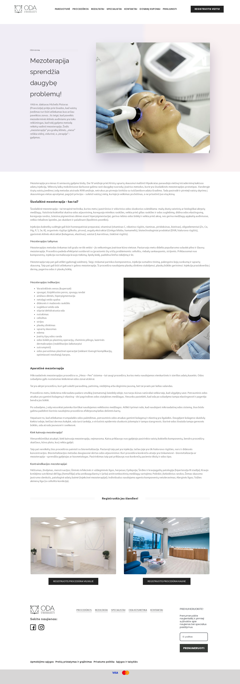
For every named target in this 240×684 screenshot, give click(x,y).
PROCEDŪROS (84, 610)
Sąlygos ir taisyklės (127, 661)
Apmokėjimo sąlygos (42, 661)
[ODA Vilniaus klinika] (73, 518)
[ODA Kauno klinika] (166, 518)
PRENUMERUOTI (193, 648)
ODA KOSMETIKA (138, 610)
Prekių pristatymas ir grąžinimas (73, 661)
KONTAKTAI (156, 610)
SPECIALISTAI (118, 610)
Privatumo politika (104, 661)
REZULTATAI (101, 610)
